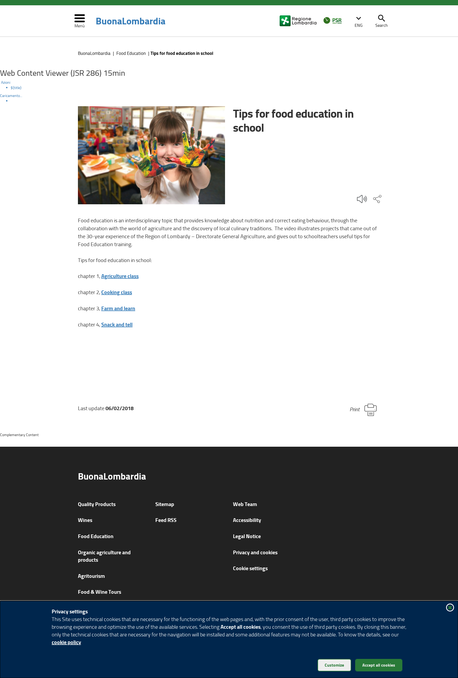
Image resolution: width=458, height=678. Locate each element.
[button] (359, 20)
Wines (85, 520)
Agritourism (91, 576)
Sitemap (164, 504)
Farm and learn (118, 308)
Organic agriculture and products (104, 556)
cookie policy (66, 642)
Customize (334, 665)
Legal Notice (247, 536)
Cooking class (116, 292)
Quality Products (97, 504)
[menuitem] (234, 87)
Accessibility (247, 520)
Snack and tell (117, 324)
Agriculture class (120, 276)
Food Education (131, 53)
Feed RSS (166, 520)
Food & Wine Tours (99, 592)
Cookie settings (250, 568)
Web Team (245, 504)
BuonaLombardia (130, 21)
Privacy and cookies (255, 552)
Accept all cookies (378, 665)
